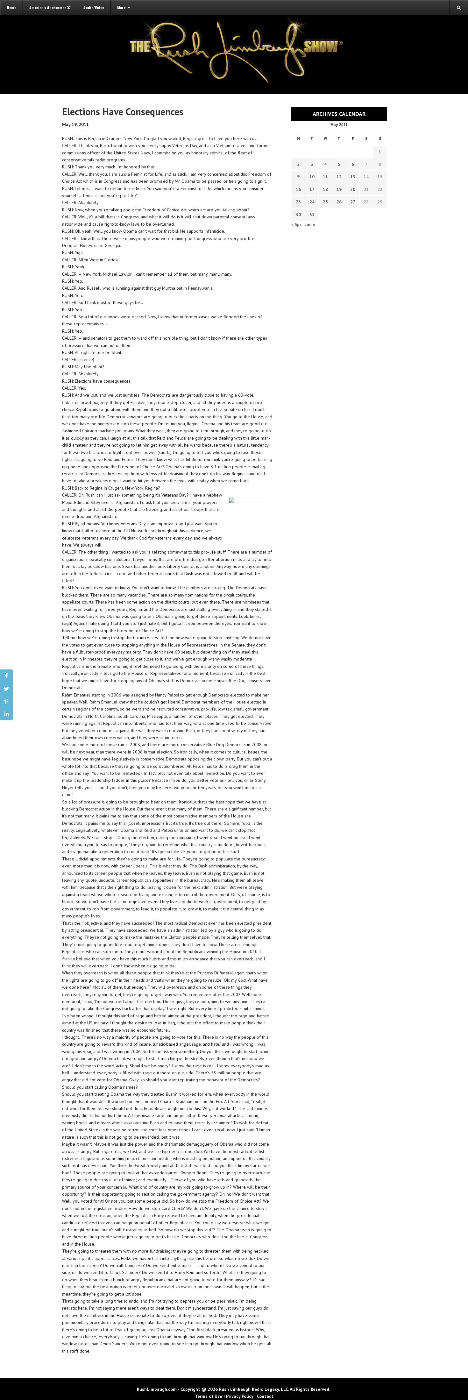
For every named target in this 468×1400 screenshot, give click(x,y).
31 (312, 214)
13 (352, 177)
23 (298, 202)
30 (298, 214)
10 (312, 177)
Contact (265, 1396)
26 (339, 202)
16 (298, 189)
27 (352, 202)
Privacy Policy (239, 1396)
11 (325, 177)
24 (312, 202)
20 (352, 189)
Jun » (310, 224)
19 (339, 189)
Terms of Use (208, 1396)
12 (339, 177)
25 (325, 202)
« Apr (296, 224)
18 (325, 189)
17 (312, 189)
